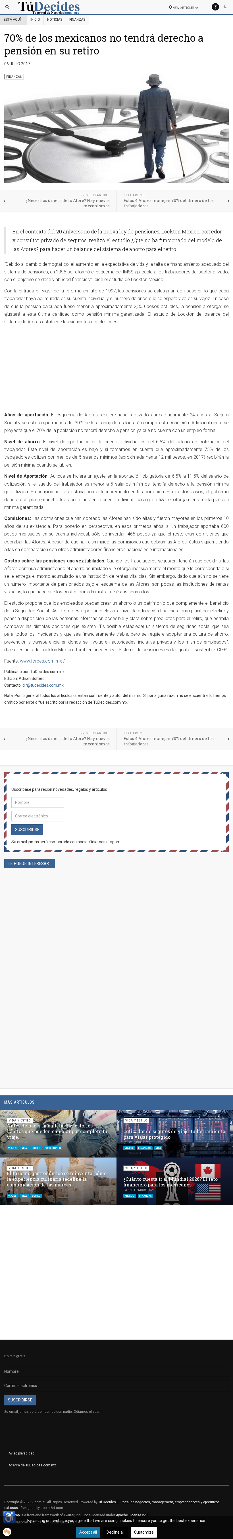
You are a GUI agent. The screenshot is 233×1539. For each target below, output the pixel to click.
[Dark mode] (225, 6)
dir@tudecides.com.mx (43, 685)
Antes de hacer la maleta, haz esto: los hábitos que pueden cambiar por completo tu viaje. (57, 1131)
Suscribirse (27, 829)
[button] (215, 1117)
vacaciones (53, 1147)
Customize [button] (144, 1532)
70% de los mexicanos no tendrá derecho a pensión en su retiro (103, 44)
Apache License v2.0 (132, 1515)
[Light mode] (215, 6)
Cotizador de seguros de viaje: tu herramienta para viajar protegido (174, 1134)
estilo (36, 1147)
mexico (130, 1195)
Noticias (54, 20)
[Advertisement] (52, 369)
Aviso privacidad (21, 1453)
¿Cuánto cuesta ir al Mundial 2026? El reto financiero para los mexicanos (170, 1182)
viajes (12, 1147)
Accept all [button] (88, 1532)
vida (24, 1147)
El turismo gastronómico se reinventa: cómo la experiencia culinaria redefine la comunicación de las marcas (57, 1179)
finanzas (144, 1147)
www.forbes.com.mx (41, 661)
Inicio (35, 20)
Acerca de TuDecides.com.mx (32, 1465)
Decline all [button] (115, 1532)
